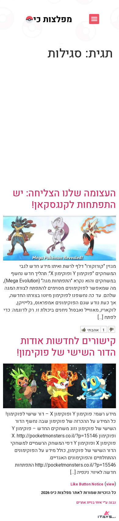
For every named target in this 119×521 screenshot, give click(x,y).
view (110, 484)
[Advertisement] (59, 125)
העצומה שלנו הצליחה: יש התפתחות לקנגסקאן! (64, 199)
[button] (94, 19)
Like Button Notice (86, 484)
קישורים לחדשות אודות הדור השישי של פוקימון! (66, 347)
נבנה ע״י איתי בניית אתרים (96, 502)
